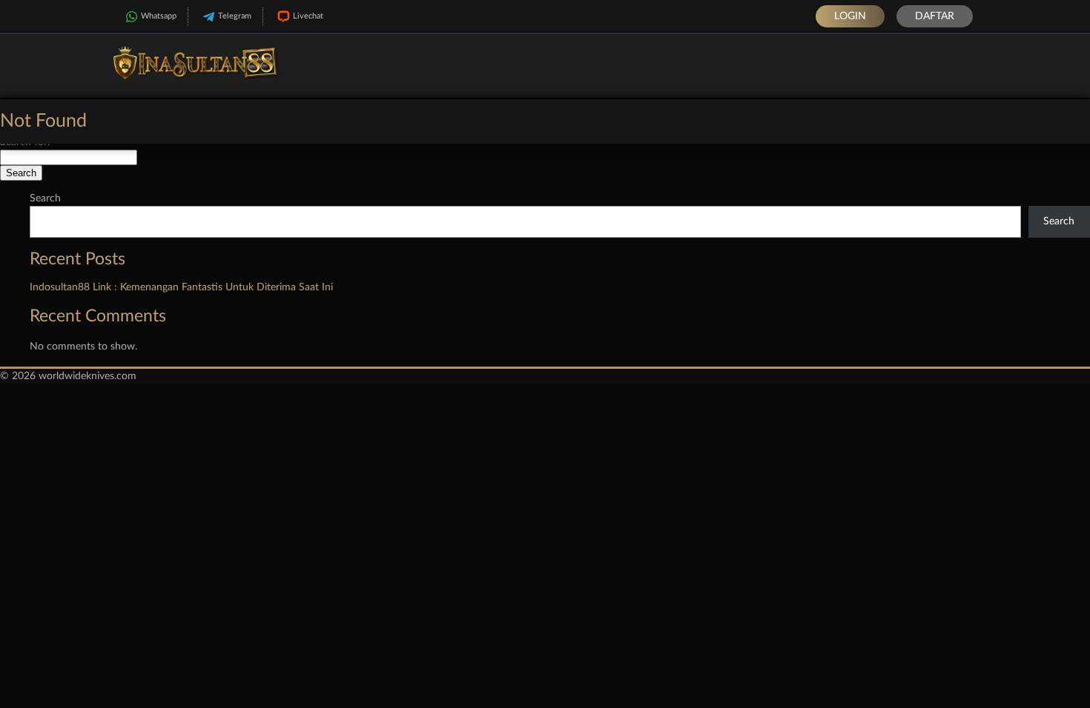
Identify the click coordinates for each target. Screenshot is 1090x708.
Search (45, 198)
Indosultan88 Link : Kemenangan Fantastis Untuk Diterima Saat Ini (181, 287)
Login (850, 16)
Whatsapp (158, 16)
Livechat (308, 16)
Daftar (934, 16)
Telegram (234, 16)
